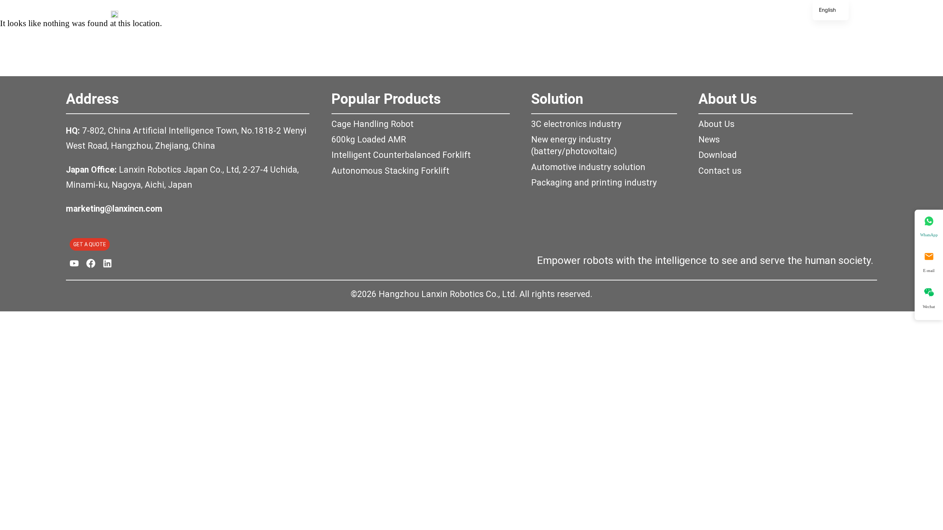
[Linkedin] (107, 263)
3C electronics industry (576, 124)
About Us (727, 99)
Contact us (720, 171)
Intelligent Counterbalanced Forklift (401, 155)
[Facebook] (90, 263)
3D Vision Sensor (371, 13)
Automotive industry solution (588, 167)
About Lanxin (594, 13)
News (709, 140)
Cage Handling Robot (373, 124)
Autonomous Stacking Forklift (390, 171)
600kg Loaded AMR (369, 140)
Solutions (541, 13)
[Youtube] (74, 263)
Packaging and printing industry (594, 183)
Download (717, 155)
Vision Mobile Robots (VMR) (463, 13)
